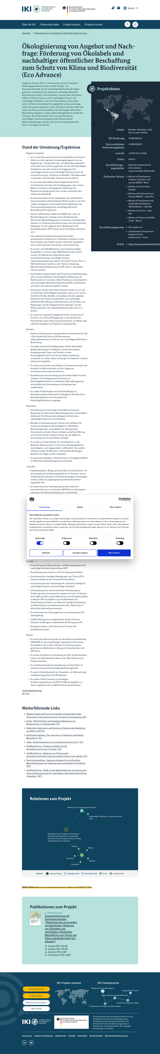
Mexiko (90, 848)
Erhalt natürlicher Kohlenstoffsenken (114, 995)
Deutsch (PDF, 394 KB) (58, 946)
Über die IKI (29, 24)
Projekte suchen (93, 24)
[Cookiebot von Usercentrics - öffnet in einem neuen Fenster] (120, 499)
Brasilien (92, 861)
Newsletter (82, 1035)
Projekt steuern (71, 24)
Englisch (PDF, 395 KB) (58, 949)
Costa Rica (70, 858)
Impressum (27, 1035)
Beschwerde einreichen (36, 1002)
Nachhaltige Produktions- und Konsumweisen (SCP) (105, 817)
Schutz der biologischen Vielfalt (128, 1003)
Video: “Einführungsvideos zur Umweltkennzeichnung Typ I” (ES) (54, 742)
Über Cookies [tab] (115, 507)
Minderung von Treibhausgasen (103, 988)
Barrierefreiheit (96, 1035)
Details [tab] (80, 507)
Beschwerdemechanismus (116, 1035)
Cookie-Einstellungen (43, 1035)
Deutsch (131, 8)
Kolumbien (75, 864)
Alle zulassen (114, 553)
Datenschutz (60, 1035)
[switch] (66, 543)
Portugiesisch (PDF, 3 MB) (59, 954)
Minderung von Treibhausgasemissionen (82, 807)
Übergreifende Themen (130, 990)
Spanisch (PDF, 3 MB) (57, 952)
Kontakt (71, 1035)
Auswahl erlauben (80, 553)
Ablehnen (46, 553)
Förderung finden (49, 24)
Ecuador (75, 846)
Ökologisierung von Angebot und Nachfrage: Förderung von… (61, 33)
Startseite (26, 33)
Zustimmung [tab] (44, 507)
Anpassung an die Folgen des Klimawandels (105, 1006)
